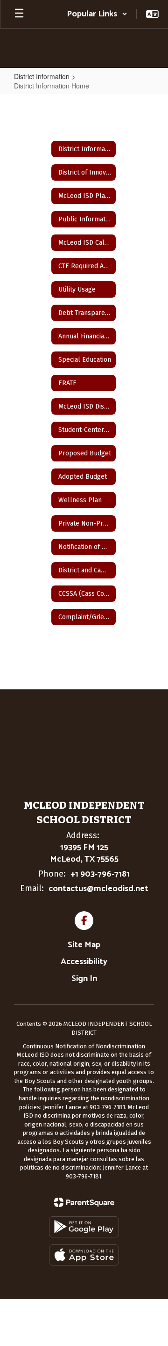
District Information (42, 76)
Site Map (84, 945)
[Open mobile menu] (19, 14)
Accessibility (84, 962)
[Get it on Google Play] (84, 1226)
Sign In (84, 979)
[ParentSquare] (84, 1202)
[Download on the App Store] (84, 1255)
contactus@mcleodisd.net (98, 889)
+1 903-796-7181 (100, 874)
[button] (97, 14)
